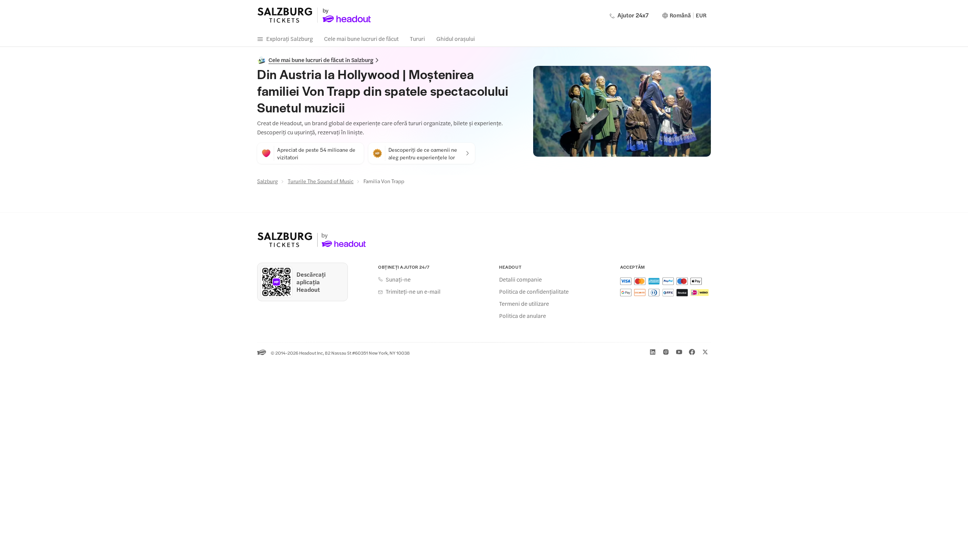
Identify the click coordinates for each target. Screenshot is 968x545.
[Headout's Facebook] (692, 352)
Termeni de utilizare (524, 303)
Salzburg (267, 181)
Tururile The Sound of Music (321, 181)
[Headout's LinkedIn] (653, 352)
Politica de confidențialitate (534, 291)
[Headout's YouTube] (679, 352)
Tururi (417, 38)
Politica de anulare (522, 315)
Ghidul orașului (455, 38)
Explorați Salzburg (289, 38)
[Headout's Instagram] (666, 352)
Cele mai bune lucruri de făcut (361, 38)
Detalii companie (520, 279)
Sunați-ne (398, 279)
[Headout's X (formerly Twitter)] (705, 352)
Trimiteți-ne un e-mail (413, 291)
